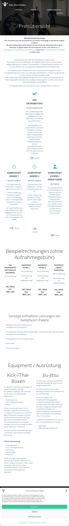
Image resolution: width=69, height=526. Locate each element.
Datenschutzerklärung (34, 522)
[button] (66, 491)
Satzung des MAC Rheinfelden (55, 50)
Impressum (43, 522)
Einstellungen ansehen (34, 516)
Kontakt (60, 13)
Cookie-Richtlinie (23, 522)
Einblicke (34, 10)
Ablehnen (34, 511)
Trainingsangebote (54, 10)
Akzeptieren (34, 507)
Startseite (18, 10)
